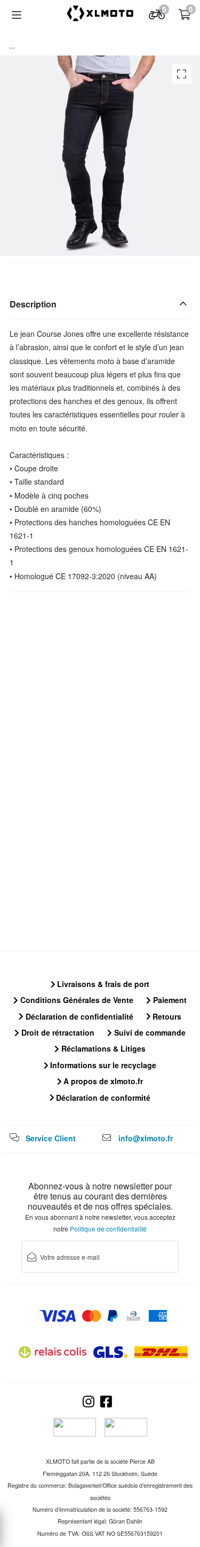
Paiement (169, 1000)
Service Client (51, 1138)
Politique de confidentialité (108, 1228)
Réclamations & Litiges (102, 1048)
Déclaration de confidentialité (78, 1016)
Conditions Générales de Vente (75, 1000)
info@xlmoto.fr (145, 1138)
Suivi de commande (149, 1032)
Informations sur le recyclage (102, 1065)
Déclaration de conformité (102, 1097)
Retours (165, 1016)
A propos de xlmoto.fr (102, 1081)
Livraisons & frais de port (102, 983)
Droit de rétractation (56, 1032)
